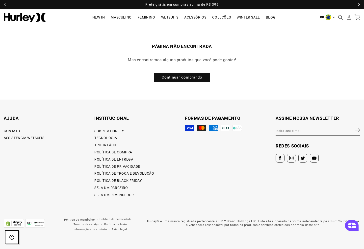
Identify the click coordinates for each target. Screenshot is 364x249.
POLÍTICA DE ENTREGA (113, 159)
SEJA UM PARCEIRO (111, 188)
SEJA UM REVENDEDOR (114, 195)
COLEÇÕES (221, 17)
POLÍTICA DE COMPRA (113, 152)
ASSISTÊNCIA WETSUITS (24, 138)
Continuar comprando (182, 77)
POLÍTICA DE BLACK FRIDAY (118, 181)
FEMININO (146, 17)
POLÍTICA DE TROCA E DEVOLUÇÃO (124, 173)
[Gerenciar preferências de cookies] (12, 237)
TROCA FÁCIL (105, 145)
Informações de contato (90, 229)
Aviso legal (119, 229)
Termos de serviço (86, 224)
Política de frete (115, 224)
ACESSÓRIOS (195, 17)
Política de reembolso (79, 219)
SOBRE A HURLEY (109, 131)
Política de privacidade (115, 219)
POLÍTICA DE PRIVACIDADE (117, 166)
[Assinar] (354, 130)
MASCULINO (121, 17)
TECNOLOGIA (105, 138)
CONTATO (12, 131)
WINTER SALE (248, 17)
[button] (340, 17)
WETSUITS (170, 17)
